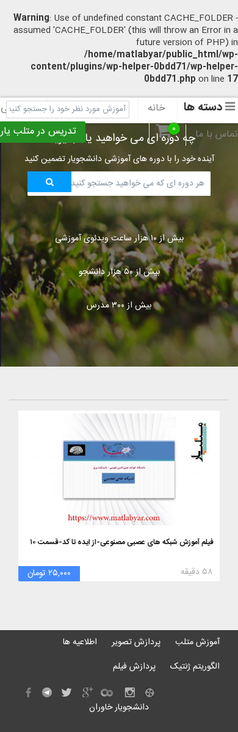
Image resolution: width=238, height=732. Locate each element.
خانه (156, 109)
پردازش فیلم (134, 666)
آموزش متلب (197, 642)
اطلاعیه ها (80, 642)
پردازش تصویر (136, 642)
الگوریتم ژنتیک (195, 666)
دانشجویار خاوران (119, 708)
